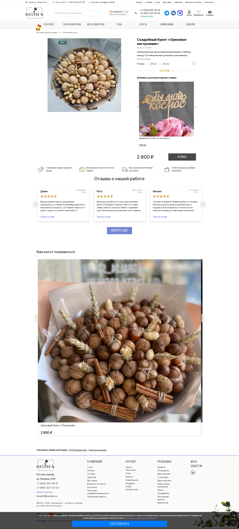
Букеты (143, 24)
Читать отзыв (47, 216)
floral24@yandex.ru (47, 496)
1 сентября (48, 24)
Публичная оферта (96, 496)
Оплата (139, 2)
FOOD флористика (72, 24)
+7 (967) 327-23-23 (150, 13)
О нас (157, 2)
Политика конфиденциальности (140, 518)
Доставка (167, 2)
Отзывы (148, 2)
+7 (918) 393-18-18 (150, 10)
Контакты (209, 2)
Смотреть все (119, 230)
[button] (203, 204)
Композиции (166, 24)
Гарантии (178, 2)
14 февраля (163, 470)
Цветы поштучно (96, 24)
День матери (164, 474)
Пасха (160, 490)
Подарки (190, 24)
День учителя (164, 480)
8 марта (162, 467)
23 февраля (163, 493)
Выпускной (163, 502)
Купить (182, 157)
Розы (119, 24)
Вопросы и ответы (193, 2)
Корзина (210, 12)
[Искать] (51, 13)
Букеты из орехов (97, 450)
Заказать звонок (146, 16)
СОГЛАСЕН (119, 524)
